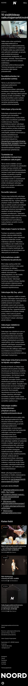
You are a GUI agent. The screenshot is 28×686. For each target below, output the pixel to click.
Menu (25, 3)
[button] (3, 683)
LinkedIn (3, 662)
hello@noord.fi (6, 647)
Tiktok (3, 658)
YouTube (3, 664)
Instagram (4, 656)
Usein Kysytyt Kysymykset (8, 638)
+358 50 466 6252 (6, 646)
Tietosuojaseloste (6, 667)
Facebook (4, 660)
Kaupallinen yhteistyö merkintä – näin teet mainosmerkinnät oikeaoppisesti (13, 497)
